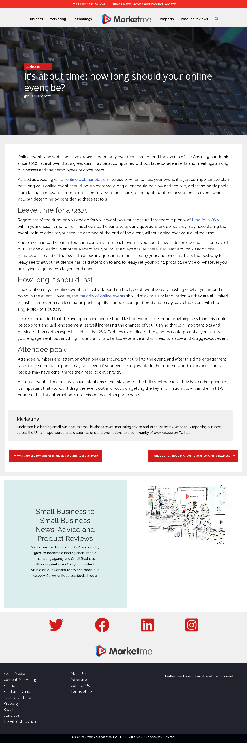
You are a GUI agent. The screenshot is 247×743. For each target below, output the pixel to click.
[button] (216, 19)
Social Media (14, 673)
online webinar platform (88, 179)
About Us (79, 673)
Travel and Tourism (20, 721)
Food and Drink (17, 691)
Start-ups (12, 715)
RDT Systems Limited (157, 737)
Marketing (58, 19)
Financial (11, 685)
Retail (8, 709)
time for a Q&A (205, 220)
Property (167, 19)
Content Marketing (20, 679)
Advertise (79, 679)
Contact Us (80, 685)
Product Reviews (194, 19)
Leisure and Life (17, 697)
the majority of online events (98, 296)
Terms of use (82, 691)
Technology (82, 19)
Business (36, 19)
